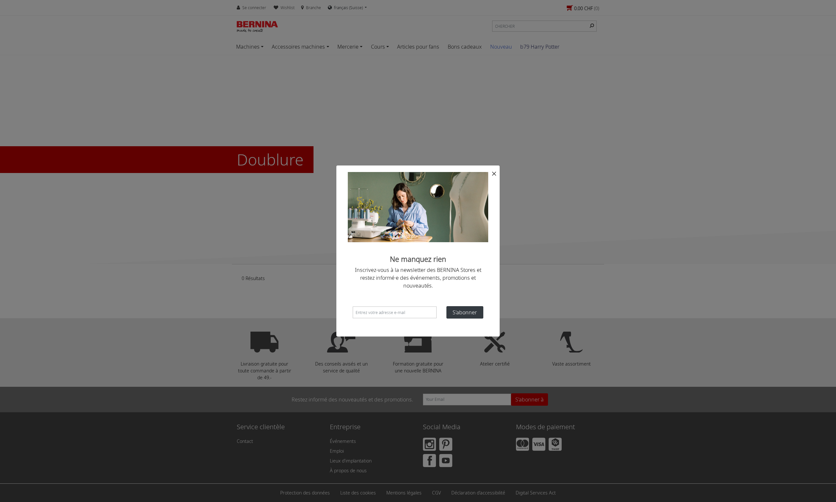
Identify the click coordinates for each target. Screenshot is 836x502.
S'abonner (465, 312)
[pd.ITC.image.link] (418, 206)
